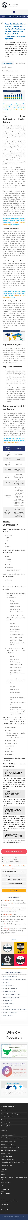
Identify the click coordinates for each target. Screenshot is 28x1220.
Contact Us (4, 1204)
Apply (2, 1185)
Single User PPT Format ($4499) (15, 876)
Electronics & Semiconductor (11, 997)
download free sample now (14, 851)
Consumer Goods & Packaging (11, 994)
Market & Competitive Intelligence (11, 1114)
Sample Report (20, 110)
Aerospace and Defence (10, 976)
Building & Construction (10, 988)
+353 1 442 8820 (14, 1202)
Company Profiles (6, 1126)
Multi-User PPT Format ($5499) (15, 879)
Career (3, 1174)
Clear (22, 871)
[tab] (14, 773)
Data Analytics (5, 1120)
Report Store (11, 16)
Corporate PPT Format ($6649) (15, 883)
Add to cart (14, 890)
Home (3, 16)
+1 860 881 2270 (12, 1200)
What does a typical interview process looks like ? (14, 1178)
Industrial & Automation (10, 1012)
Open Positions (5, 1182)
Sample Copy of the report (10, 443)
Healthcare (6, 1006)
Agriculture (6, 982)
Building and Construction (8, 1141)
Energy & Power (7, 1000)
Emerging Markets (6, 1123)
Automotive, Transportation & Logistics (14, 979)
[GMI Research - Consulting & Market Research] (9, 4)
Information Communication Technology (14, 1009)
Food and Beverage (8, 1003)
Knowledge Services (7, 1117)
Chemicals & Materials (9, 991)
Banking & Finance (8, 985)
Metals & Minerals (8, 1015)
